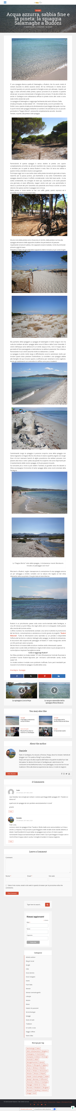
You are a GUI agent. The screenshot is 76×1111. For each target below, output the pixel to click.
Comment (9, 857)
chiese (38, 1057)
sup (44, 1085)
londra (43, 1068)
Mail (28, 922)
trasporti (30, 1090)
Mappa (58, 1102)
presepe (36, 1079)
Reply (10, 811)
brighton (45, 1051)
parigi (29, 1079)
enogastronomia (33, 1062)
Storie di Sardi (24, 729)
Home (35, 1102)
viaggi (29, 1093)
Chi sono (40, 1102)
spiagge (22, 670)
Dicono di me (52, 1102)
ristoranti (30, 1082)
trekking (37, 1090)
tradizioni (38, 1087)
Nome (8, 876)
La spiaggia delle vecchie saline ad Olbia (61, 720)
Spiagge (38, 10)
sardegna (14, 670)
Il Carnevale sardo (60, 731)
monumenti (44, 1071)
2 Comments (40, 27)
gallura (45, 1065)
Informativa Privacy (66, 1102)
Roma (37, 1082)
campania (30, 1057)
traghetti (46, 1087)
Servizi (45, 1102)
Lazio (29, 1068)
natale (29, 1076)
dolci (36, 1059)
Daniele (50, 27)
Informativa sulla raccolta (26, 1109)
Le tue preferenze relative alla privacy (42, 1109)
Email (29, 876)
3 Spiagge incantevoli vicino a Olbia (27, 720)
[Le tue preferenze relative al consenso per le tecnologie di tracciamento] (73, 1108)
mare (29, 1071)
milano (36, 1071)
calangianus (31, 1054)
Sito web (52, 876)
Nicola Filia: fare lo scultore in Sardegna (27, 731)
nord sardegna (38, 1076)
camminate (40, 1054)
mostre (30, 1073)
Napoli (43, 1073)
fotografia (37, 1065)
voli (35, 1093)
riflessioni (44, 1079)
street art (38, 1085)
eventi (42, 1062)
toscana (30, 1087)
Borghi (55, 729)
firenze (30, 1065)
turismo (45, 1090)
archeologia (31, 1048)
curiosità (30, 1059)
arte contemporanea (34, 1051)
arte (38, 1048)
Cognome (29, 935)
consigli (45, 1057)
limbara (36, 1068)
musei (36, 1073)
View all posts (12, 774)
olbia (47, 1076)
